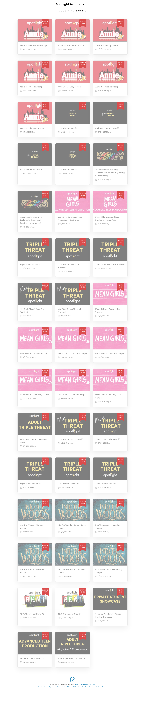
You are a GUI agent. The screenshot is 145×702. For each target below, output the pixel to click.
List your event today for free (85, 684)
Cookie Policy (100, 687)
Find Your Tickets (88, 687)
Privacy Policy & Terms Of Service (68, 687)
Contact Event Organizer (46, 687)
